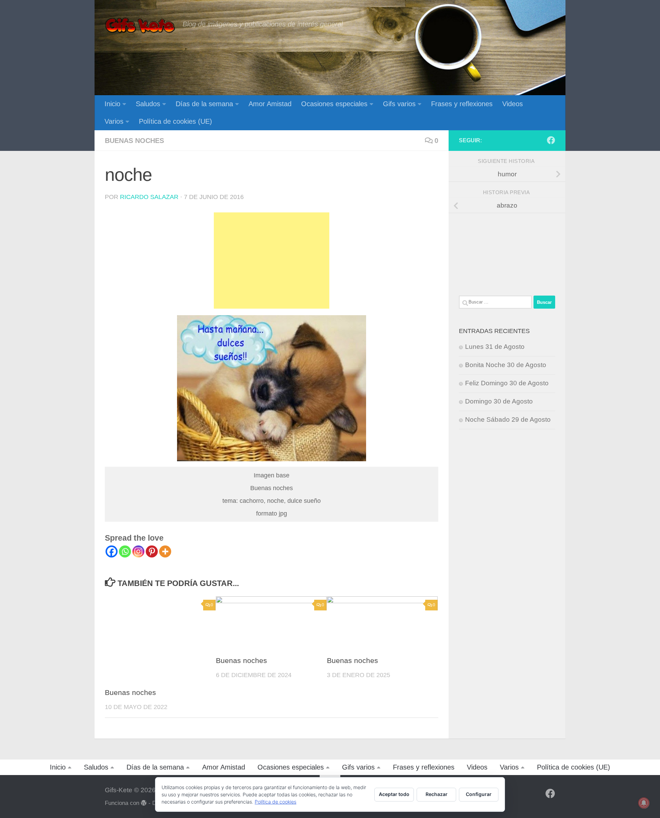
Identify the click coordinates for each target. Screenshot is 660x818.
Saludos (148, 104)
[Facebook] (112, 551)
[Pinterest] (152, 551)
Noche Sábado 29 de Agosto (508, 419)
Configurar (479, 794)
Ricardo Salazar (149, 197)
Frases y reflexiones (462, 104)
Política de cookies (275, 802)
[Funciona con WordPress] (144, 803)
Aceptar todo (394, 794)
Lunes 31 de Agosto (495, 346)
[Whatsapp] (125, 551)
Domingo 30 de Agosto (499, 401)
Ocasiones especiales (334, 104)
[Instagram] (138, 551)
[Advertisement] (271, 260)
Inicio (112, 104)
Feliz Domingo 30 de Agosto (507, 383)
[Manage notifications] (643, 802)
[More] (165, 551)
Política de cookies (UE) (175, 121)
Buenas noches (134, 140)
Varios (113, 121)
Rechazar (437, 794)
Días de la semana (204, 104)
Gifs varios (399, 104)
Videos (512, 104)
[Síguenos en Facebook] (551, 140)
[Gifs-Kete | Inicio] (140, 26)
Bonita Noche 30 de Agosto (505, 364)
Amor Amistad (270, 104)
